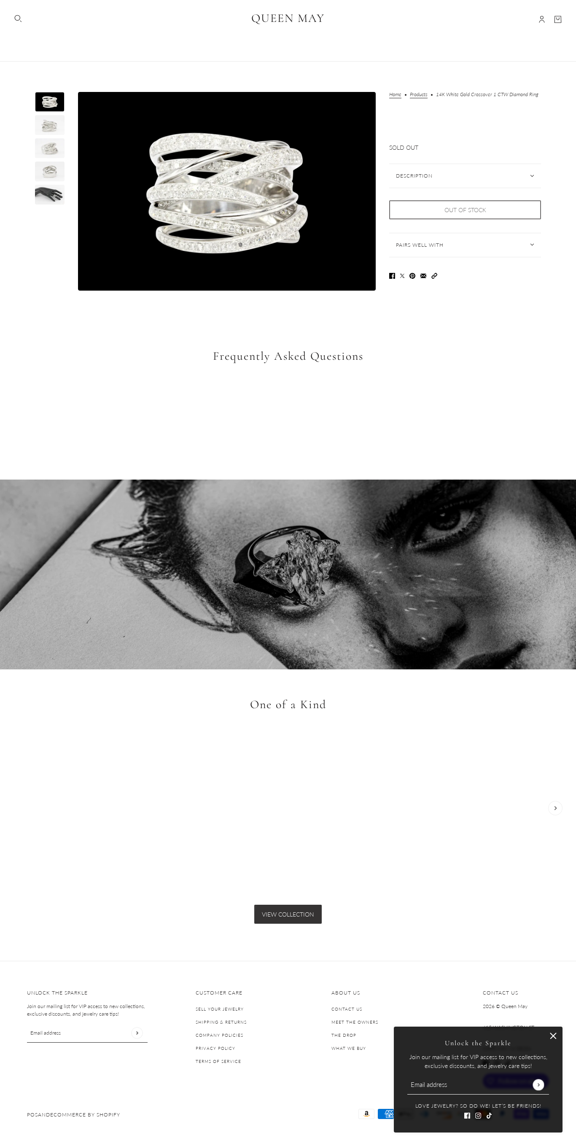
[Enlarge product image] (227, 191)
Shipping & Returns (221, 1022)
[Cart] (558, 19)
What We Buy (348, 1048)
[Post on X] (402, 275)
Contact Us (346, 1008)
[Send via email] (423, 275)
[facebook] (467, 1114)
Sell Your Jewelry (220, 1008)
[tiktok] (489, 1114)
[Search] (18, 18)
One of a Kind (288, 705)
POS (32, 1114)
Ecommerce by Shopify (85, 1114)
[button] (434, 275)
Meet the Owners (354, 1022)
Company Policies (219, 1035)
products (419, 94)
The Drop (343, 1035)
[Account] (541, 19)
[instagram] (478, 1114)
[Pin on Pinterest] (412, 275)
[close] (553, 1036)
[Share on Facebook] (392, 275)
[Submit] (538, 1084)
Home (395, 94)
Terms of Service (218, 1061)
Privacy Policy (215, 1048)
